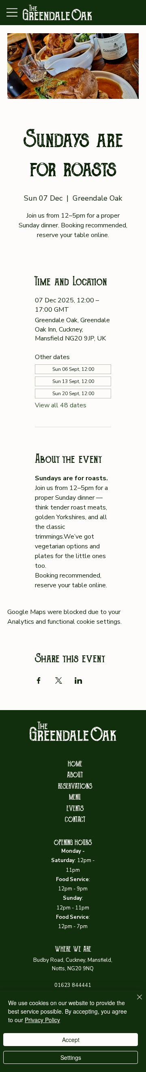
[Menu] (12, 12)
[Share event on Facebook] (39, 680)
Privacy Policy (42, 1020)
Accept (70, 1040)
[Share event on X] (58, 680)
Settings (70, 1057)
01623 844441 (72, 985)
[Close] (134, 1002)
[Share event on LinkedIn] (78, 680)
